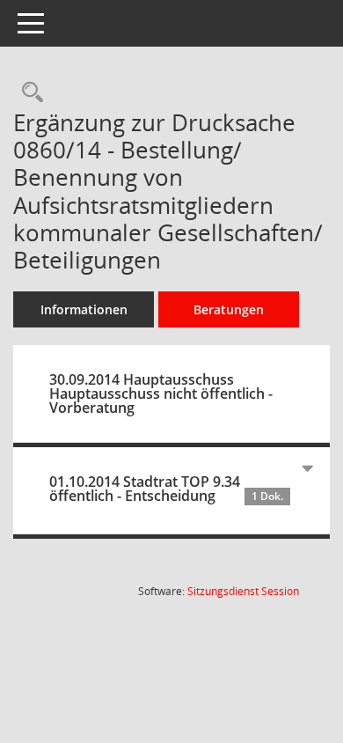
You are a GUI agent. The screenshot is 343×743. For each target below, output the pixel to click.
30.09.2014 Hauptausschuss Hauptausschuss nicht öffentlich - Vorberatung (161, 393)
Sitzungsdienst (243, 591)
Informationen (84, 309)
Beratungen (228, 309)
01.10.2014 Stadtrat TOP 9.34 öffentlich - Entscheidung (166, 488)
